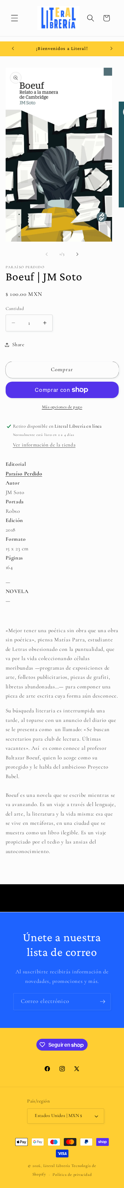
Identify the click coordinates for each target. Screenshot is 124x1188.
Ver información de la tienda (44, 445)
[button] (14, 18)
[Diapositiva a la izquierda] (46, 254)
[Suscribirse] (102, 1001)
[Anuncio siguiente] (111, 48)
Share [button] (18, 344)
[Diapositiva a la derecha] (77, 254)
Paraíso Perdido (24, 473)
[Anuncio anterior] (13, 48)
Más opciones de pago (62, 407)
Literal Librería (56, 1165)
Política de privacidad (72, 1174)
